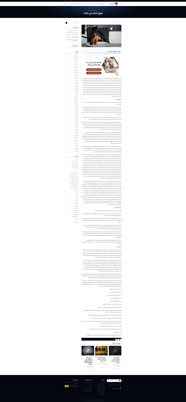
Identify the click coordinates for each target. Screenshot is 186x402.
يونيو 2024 (76, 74)
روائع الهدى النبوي (75, 210)
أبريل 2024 (76, 76)
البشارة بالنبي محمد (75, 188)
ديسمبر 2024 (76, 64)
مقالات (77, 220)
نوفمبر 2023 (76, 82)
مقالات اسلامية (76, 222)
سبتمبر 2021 (76, 123)
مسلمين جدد (76, 218)
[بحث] (66, 4)
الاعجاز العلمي (103, 382)
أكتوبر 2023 (76, 84)
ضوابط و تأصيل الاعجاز (75, 216)
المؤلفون (76, 3)
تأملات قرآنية (76, 200)
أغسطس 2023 (76, 88)
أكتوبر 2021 (76, 121)
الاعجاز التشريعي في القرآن (101, 391)
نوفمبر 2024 (76, 66)
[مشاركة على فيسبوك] (118, 340)
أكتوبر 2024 (76, 68)
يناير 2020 (76, 147)
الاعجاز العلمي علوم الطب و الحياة (86, 389)
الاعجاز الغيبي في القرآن (88, 387)
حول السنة (76, 206)
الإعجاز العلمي (99, 3)
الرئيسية (103, 3)
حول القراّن (76, 208)
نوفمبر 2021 (76, 119)
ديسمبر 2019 (76, 149)
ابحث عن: (76, 22)
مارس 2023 (76, 96)
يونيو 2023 (76, 92)
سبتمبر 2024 (76, 70)
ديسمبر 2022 (76, 98)
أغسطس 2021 (76, 125)
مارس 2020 (76, 143)
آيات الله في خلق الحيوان (75, 163)
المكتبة (77, 196)
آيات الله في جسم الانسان (74, 161)
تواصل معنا (72, 3)
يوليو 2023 (76, 90)
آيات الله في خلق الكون (75, 165)
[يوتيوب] (70, 0)
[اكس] (67, 0)
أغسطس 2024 (76, 72)
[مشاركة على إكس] (120, 340)
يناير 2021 (77, 133)
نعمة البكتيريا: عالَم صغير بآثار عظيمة (73, 30)
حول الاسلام (76, 202)
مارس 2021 (76, 131)
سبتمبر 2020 (76, 135)
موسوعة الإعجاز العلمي (112, 51)
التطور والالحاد (76, 190)
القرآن (77, 192)
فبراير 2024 (76, 78)
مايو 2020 (76, 139)
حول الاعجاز (76, 204)
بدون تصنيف (76, 198)
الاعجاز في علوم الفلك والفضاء (101, 387)
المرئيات (80, 3)
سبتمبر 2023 (76, 86)
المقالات (90, 3)
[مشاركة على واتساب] (116, 340)
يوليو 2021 (76, 127)
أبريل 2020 (76, 141)
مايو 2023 (76, 94)
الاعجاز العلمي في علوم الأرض (101, 389)
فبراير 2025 (76, 62)
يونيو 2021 (76, 129)
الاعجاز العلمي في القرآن (88, 382)
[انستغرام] (65, 0)
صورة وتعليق (76, 214)
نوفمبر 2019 (76, 151)
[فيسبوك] (68, 0)
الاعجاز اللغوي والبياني (102, 394)
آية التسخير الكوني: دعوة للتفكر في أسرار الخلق (115, 360)
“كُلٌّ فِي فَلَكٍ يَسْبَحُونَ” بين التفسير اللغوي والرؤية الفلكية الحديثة (88, 361)
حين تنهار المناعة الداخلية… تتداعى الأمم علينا (101, 359)
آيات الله (94, 3)
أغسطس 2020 (76, 137)
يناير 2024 (76, 80)
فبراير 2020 (76, 145)
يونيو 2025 (76, 60)
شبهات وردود (85, 3)
